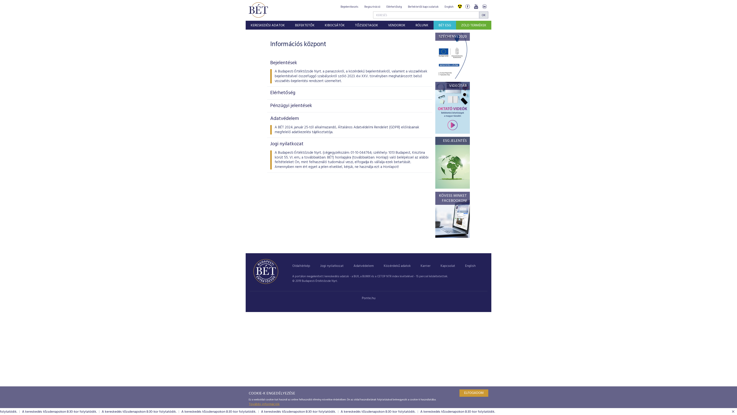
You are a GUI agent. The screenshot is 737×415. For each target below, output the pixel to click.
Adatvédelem (364, 266)
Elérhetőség (394, 6)
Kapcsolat (447, 266)
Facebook (467, 6)
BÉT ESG (445, 25)
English (449, 6)
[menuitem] (268, 25)
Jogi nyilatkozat (332, 266)
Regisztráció (372, 6)
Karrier (425, 266)
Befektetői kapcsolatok (423, 6)
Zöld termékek (473, 25)
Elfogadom (474, 393)
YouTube (476, 6)
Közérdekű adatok (397, 266)
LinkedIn (484, 6)
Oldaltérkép (301, 266)
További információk (264, 404)
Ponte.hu (368, 298)
